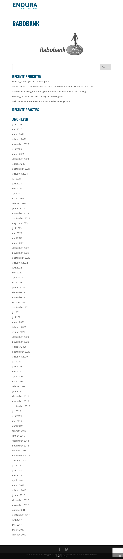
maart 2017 (18, 529)
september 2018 (21, 455)
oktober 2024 (19, 163)
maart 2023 (18, 242)
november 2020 (20, 341)
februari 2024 (19, 203)
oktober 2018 (19, 450)
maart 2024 (18, 198)
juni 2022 (17, 267)
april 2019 (17, 425)
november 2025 (20, 143)
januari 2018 (18, 495)
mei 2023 (17, 232)
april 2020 (17, 376)
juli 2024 (16, 178)
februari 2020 (19, 386)
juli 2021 (16, 312)
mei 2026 (17, 129)
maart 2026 (18, 134)
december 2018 (20, 440)
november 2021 (20, 297)
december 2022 (20, 247)
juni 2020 (17, 366)
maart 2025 (18, 153)
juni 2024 (17, 183)
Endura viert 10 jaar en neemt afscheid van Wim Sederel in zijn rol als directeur (52, 86)
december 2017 (20, 499)
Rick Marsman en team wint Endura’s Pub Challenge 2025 (41, 101)
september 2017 (21, 514)
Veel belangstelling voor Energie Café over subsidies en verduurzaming (49, 91)
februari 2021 (19, 326)
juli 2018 (16, 465)
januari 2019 (18, 435)
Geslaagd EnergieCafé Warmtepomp (31, 81)
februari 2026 (19, 139)
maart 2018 (18, 485)
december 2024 (20, 158)
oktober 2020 (19, 346)
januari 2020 (18, 391)
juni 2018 (17, 470)
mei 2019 (17, 420)
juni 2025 (17, 148)
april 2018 (17, 480)
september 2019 (21, 406)
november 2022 (20, 252)
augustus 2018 (20, 460)
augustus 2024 (20, 173)
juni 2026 (17, 124)
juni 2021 (17, 317)
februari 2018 (19, 490)
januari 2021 (18, 331)
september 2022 (21, 257)
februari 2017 (19, 534)
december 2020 (20, 336)
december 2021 (20, 292)
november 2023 (20, 213)
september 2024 (21, 168)
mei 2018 (17, 475)
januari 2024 (18, 208)
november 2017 (20, 504)
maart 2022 (18, 282)
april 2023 (17, 237)
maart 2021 (18, 321)
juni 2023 (17, 228)
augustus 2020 (20, 356)
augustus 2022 (20, 262)
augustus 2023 (20, 223)
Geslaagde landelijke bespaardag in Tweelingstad (37, 96)
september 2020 (21, 351)
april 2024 (17, 193)
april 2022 (17, 277)
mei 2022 (17, 272)
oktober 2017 (19, 509)
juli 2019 (16, 410)
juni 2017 (17, 519)
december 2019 (20, 396)
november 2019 (20, 401)
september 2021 (21, 307)
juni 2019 (17, 415)
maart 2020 (18, 381)
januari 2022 (18, 287)
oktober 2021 (19, 302)
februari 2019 (19, 430)
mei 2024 (17, 188)
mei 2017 (17, 524)
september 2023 (21, 218)
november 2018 (20, 445)
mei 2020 (17, 371)
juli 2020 (16, 361)
